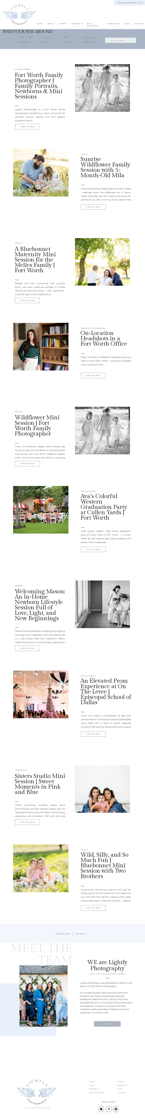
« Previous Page (62, 934)
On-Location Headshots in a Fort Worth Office (103, 338)
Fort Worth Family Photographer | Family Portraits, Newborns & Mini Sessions (39, 86)
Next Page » (80, 934)
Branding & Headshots (93, 328)
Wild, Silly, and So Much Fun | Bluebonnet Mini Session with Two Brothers (104, 865)
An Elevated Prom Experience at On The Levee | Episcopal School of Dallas (105, 691)
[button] (127, 24)
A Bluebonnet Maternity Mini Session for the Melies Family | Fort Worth (35, 260)
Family (84, 154)
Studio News (22, 69)
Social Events (88, 491)
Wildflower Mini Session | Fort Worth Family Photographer (37, 425)
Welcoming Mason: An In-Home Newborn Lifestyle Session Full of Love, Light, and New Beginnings (40, 605)
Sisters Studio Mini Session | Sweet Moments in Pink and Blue (40, 784)
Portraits (21, 770)
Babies (19, 586)
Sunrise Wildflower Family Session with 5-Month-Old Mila (105, 167)
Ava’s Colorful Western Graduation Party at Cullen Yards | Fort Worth (103, 507)
